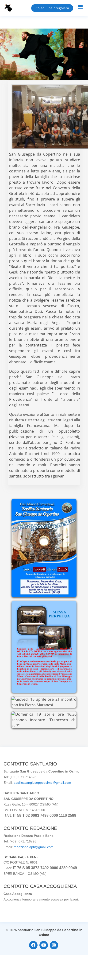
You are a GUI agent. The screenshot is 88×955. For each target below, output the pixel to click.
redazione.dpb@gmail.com (34, 847)
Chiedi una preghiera (52, 8)
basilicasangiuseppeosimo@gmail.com (42, 782)
